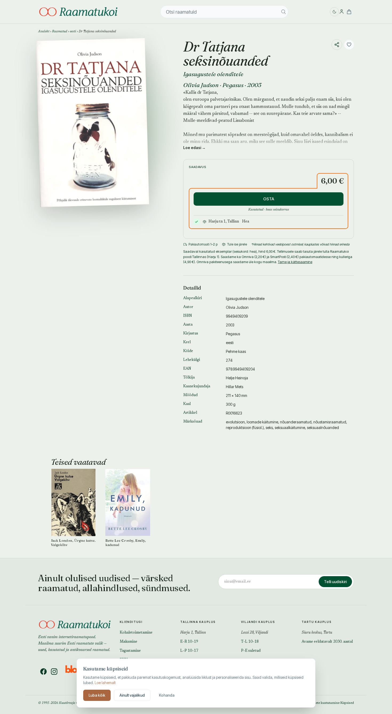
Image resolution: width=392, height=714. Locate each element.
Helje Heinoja (237, 378)
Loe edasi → (194, 147)
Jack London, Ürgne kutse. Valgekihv (73, 542)
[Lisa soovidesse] (349, 44)
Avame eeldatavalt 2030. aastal (327, 642)
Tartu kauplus (316, 621)
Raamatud (59, 31)
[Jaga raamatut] (336, 44)
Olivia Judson (201, 85)
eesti (73, 31)
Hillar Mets (234, 386)
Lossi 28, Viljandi (254, 633)
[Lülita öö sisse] (334, 11)
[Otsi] (283, 11)
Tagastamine (130, 651)
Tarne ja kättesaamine (295, 262)
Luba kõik (97, 695)
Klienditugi (131, 621)
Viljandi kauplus (258, 621)
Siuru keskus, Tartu (317, 633)
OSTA (268, 198)
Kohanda (166, 695)
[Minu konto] (341, 11)
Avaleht (43, 31)
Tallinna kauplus (198, 621)
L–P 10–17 (189, 651)
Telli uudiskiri (335, 581)
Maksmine (128, 642)
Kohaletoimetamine (136, 633)
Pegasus (232, 85)
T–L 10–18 (250, 642)
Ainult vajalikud (132, 695)
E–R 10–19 (189, 642)
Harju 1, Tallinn (193, 633)
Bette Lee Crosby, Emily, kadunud (125, 542)
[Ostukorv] (349, 12)
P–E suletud (251, 651)
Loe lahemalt (105, 682)
